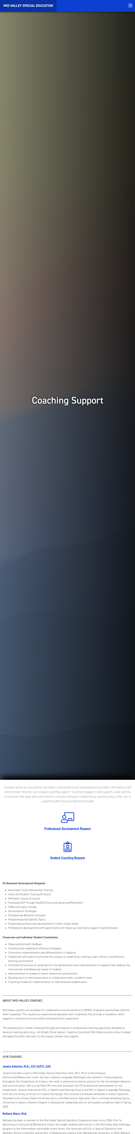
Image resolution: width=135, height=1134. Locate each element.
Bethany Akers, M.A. (15, 1113)
